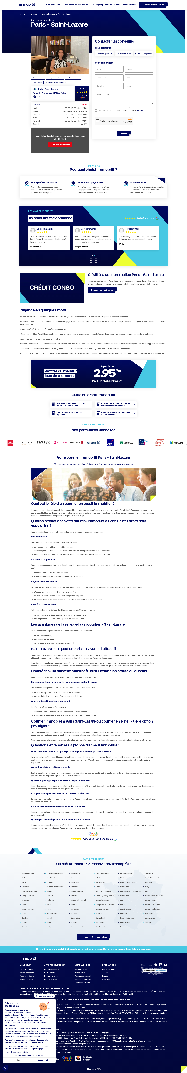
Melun (98, 887)
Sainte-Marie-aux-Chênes (154, 878)
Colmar (49, 891)
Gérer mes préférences (60, 144)
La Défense (75, 896)
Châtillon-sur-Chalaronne (55, 887)
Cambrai (25, 918)
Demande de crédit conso (102, 290)
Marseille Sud (100, 882)
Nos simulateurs (26, 979)
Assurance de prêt (27, 976)
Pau (121, 900)
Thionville (148, 882)
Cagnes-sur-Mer (28, 909)
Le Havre (74, 905)
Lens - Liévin (75, 918)
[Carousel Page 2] (94, 255)
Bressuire (25, 900)
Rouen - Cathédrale (127, 918)
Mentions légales (81, 969)
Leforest (74, 913)
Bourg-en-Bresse (28, 896)
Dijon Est (50, 896)
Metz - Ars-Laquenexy (104, 891)
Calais (24, 913)
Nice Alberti (100, 922)
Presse (105, 976)
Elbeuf (49, 905)
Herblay (74, 878)
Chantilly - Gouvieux (54, 878)
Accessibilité (80, 973)
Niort (122, 878)
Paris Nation (124, 896)
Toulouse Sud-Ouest (152, 909)
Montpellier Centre (102, 900)
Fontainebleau (52, 913)
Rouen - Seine (125, 922)
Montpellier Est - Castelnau (105, 905)
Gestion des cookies (83, 983)
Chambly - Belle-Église (55, 873)
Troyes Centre (150, 913)
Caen (24, 905)
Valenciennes (150, 918)
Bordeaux (25, 887)
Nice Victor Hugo (126, 873)
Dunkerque (50, 900)
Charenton (50, 882)
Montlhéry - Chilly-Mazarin (105, 896)
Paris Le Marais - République (130, 891)
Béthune (25, 878)
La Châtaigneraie (77, 891)
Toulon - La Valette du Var (154, 896)
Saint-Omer (149, 873)
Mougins (99, 913)
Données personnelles (83, 976)
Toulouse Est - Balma (152, 905)
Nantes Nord (100, 918)
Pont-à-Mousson (126, 909)
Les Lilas (74, 922)
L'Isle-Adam (75, 882)
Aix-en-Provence (28, 873)
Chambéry (25, 927)
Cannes (24, 922)
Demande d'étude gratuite (153, 5)
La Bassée (75, 887)
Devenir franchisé (51, 976)
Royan (122, 927)
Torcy (147, 887)
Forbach (49, 918)
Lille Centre (100, 878)
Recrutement (49, 973)
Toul (146, 891)
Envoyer (124, 134)
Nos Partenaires (50, 979)
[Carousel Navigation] (93, 260)
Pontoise (123, 913)
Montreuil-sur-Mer (102, 909)
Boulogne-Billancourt (29, 891)
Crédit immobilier (26, 969)
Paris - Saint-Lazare (127, 882)
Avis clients (106, 979)
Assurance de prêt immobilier (77, 5)
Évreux (49, 909)
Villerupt (148, 922)
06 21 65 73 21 (42, 97)
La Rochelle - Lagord (78, 900)
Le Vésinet (75, 909)
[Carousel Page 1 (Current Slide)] (92, 255)
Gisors (49, 922)
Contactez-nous (108, 969)
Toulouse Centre (151, 900)
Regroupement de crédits (107, 5)
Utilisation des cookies (83, 979)
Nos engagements (51, 969)
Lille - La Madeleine (102, 873)
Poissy (122, 905)
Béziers (24, 882)
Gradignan (50, 927)
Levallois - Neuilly (77, 927)
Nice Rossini (100, 927)
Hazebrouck (75, 873)
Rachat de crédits (27, 973)
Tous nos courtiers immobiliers (93, 937)
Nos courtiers (129, 5)
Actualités (106, 973)
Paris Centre (124, 887)
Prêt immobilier (53, 5)
